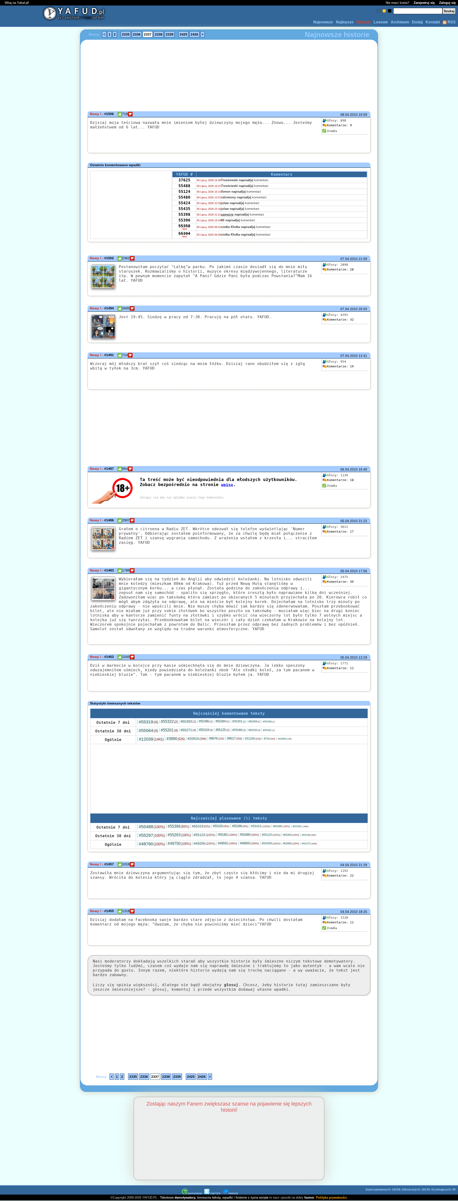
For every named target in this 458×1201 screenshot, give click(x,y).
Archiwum (400, 22)
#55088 (239, 730)
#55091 (269, 730)
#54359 (271, 843)
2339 (169, 34)
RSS (451, 22)
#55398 (269, 721)
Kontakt (433, 22)
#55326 (221, 826)
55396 (184, 220)
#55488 (152, 826)
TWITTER (215, 1193)
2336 (137, 34)
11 (340, 922)
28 (340, 269)
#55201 (169, 730)
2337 (147, 34)
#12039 (151, 739)
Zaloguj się (447, 3)
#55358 (254, 721)
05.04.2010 (349, 521)
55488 (184, 186)
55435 (184, 208)
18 (340, 480)
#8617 (234, 738)
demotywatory (185, 1197)
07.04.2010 (349, 259)
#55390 (300, 826)
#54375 (309, 843)
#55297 (152, 835)
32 (340, 319)
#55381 (227, 834)
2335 (126, 34)
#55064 (148, 730)
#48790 (152, 843)
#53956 (291, 843)
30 (340, 581)
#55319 (148, 722)
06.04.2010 (349, 469)
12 (340, 668)
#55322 (169, 722)
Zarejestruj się (424, 3)
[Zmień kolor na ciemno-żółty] (384, 11)
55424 (184, 203)
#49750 (179, 843)
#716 (269, 738)
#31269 (253, 738)
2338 (158, 34)
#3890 (176, 739)
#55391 (239, 721)
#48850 (249, 843)
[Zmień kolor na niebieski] (378, 11)
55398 (184, 214)
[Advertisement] (38, 600)
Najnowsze (323, 22)
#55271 (188, 730)
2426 (194, 34)
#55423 (260, 826)
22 (340, 875)
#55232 (254, 730)
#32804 (284, 738)
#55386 (240, 826)
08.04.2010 (349, 114)
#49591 (227, 843)
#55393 (188, 721)
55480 (184, 197)
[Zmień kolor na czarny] (389, 11)
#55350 (291, 834)
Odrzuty (363, 22)
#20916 (196, 739)
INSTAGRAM (195, 1193)
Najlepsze (345, 22)
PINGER (233, 1193)
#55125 (222, 730)
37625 (184, 180)
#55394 (222, 721)
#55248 (309, 835)
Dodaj (417, 22)
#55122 (204, 835)
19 (340, 366)
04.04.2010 (349, 865)
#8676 (216, 738)
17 (340, 531)
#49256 (204, 843)
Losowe (381, 22)
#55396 (206, 721)
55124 (184, 191)
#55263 (179, 835)
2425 (183, 34)
